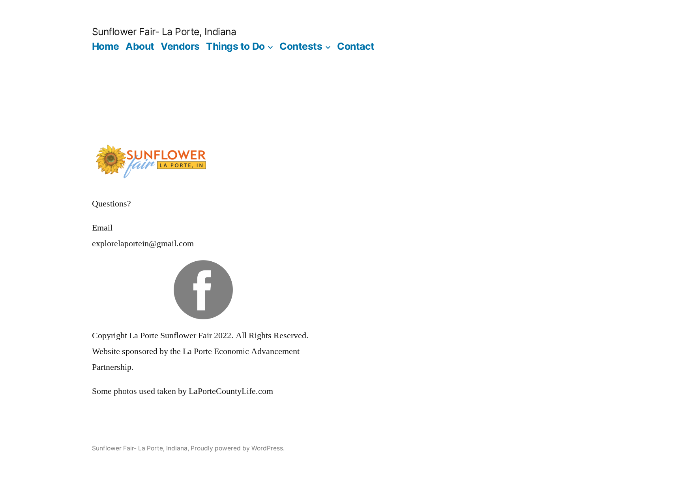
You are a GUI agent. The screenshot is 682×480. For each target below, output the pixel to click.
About (140, 46)
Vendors (180, 46)
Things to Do (235, 46)
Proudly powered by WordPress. (238, 448)
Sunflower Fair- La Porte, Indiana (164, 32)
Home (105, 46)
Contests (300, 46)
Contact (356, 46)
